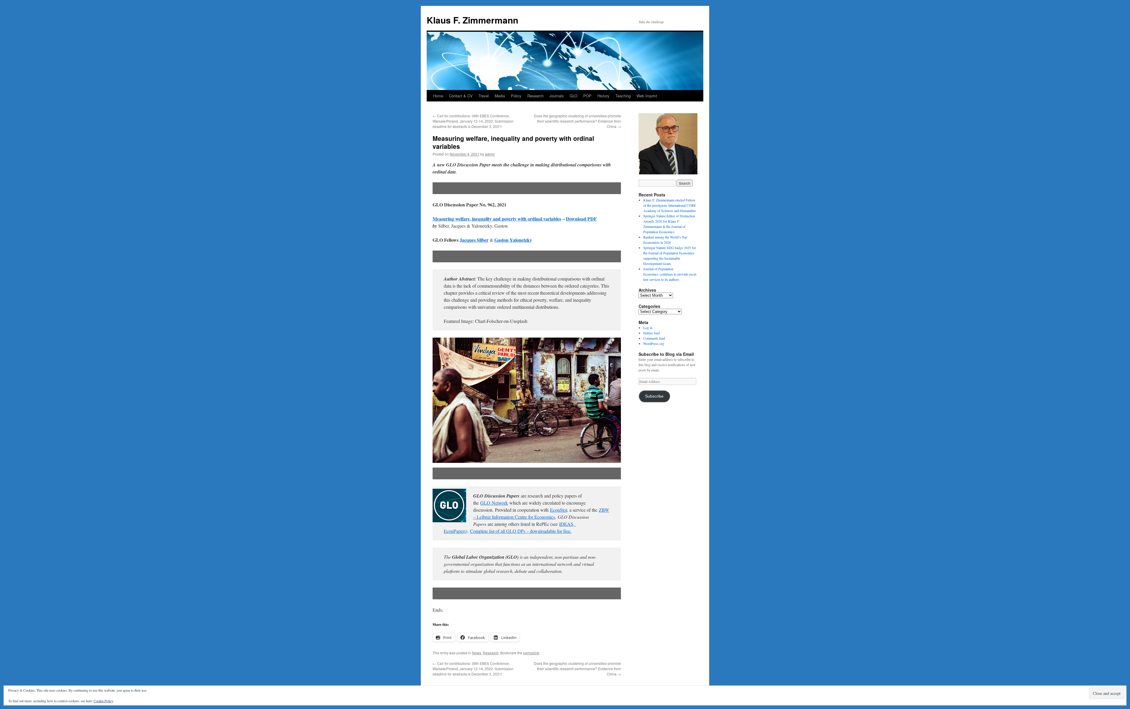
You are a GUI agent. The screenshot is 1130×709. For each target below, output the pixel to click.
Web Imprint (647, 96)
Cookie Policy (103, 700)
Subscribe (654, 396)
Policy (516, 96)
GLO (573, 96)
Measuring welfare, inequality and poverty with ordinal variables (497, 218)
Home (438, 96)
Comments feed (654, 338)
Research (535, 96)
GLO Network (494, 503)
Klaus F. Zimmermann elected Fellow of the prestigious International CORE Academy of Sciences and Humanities (669, 205)
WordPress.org (653, 343)
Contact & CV (461, 96)
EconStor (558, 510)
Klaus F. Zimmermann (472, 20)
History (603, 96)
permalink (531, 652)
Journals (556, 96)
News (476, 652)
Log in (647, 327)
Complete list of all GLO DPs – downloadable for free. (520, 531)
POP (587, 96)
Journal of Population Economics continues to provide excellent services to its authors (670, 274)
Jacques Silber (474, 239)
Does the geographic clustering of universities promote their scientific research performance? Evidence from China (577, 121)
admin (490, 153)
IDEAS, (566, 524)
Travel (483, 96)
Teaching (623, 96)
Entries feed (651, 333)
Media (500, 96)
